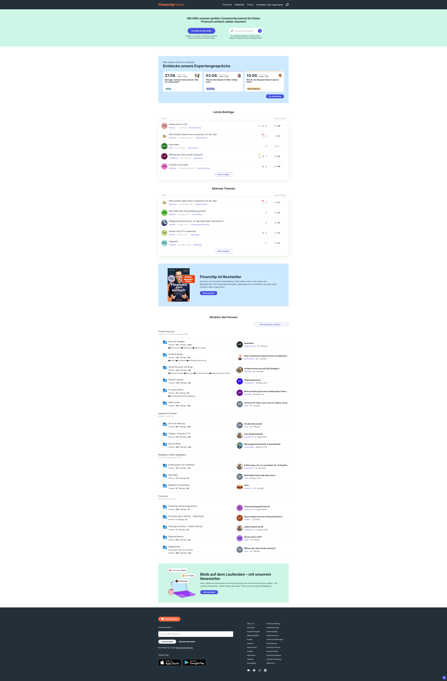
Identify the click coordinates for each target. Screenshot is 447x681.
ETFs (246, 485)
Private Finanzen (166, 331)
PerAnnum (173, 138)
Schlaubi (172, 224)
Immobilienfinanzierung (197, 360)
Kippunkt (173, 241)
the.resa (172, 235)
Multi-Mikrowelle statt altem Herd (259, 475)
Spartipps (173, 475)
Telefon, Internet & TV (179, 433)
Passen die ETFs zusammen (182, 231)
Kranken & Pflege (177, 373)
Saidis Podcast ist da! (253, 527)
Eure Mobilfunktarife (253, 434)
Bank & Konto (193, 148)
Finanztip (163, 496)
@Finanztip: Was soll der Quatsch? (186, 154)
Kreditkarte (182, 360)
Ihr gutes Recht (175, 389)
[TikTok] (259, 670)
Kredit (172, 360)
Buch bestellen (208, 293)
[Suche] (287, 5)
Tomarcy (172, 128)
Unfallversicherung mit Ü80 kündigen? (261, 368)
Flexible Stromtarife (178, 165)
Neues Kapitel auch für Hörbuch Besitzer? (263, 516)
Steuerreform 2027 (178, 124)
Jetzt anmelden (209, 592)
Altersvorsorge (200, 348)
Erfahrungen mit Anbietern (181, 465)
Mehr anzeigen (223, 174)
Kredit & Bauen (175, 354)
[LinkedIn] (265, 670)
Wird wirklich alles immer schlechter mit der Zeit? (193, 134)
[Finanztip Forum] (171, 4)
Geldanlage (195, 235)
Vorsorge (189, 373)
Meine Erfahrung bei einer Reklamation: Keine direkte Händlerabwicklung (266, 391)
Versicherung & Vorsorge (200, 224)
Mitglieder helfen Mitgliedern (172, 455)
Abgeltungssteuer (252, 380)
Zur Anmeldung (275, 96)
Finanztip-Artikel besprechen (182, 506)
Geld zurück (174, 402)
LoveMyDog (173, 158)
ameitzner (172, 168)
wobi (171, 148)
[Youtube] (248, 670)
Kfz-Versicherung (202, 373)
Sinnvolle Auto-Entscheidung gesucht (187, 211)
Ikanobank (174, 144)
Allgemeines (198, 158)
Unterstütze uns (171, 619)
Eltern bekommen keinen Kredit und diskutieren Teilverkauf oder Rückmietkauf (266, 356)
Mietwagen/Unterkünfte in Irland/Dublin (262, 444)
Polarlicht (172, 245)
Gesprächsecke (195, 128)
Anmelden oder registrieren (269, 4)
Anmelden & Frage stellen (201, 31)
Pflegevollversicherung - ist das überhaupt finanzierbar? (196, 221)
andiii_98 (172, 214)
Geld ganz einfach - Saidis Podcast (185, 526)
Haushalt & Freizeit (167, 413)
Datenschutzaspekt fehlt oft (257, 506)
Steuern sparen (175, 379)
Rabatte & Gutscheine (179, 485)
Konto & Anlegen (176, 341)
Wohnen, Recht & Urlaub (220, 373)
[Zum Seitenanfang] (444, 678)
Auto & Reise (197, 214)
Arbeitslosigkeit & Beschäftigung (182, 396)
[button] (287, 324)
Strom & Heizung (203, 168)
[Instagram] (254, 670)
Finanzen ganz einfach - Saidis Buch (186, 516)
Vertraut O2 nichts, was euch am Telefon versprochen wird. (266, 403)
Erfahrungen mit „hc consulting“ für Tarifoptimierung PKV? (266, 465)
